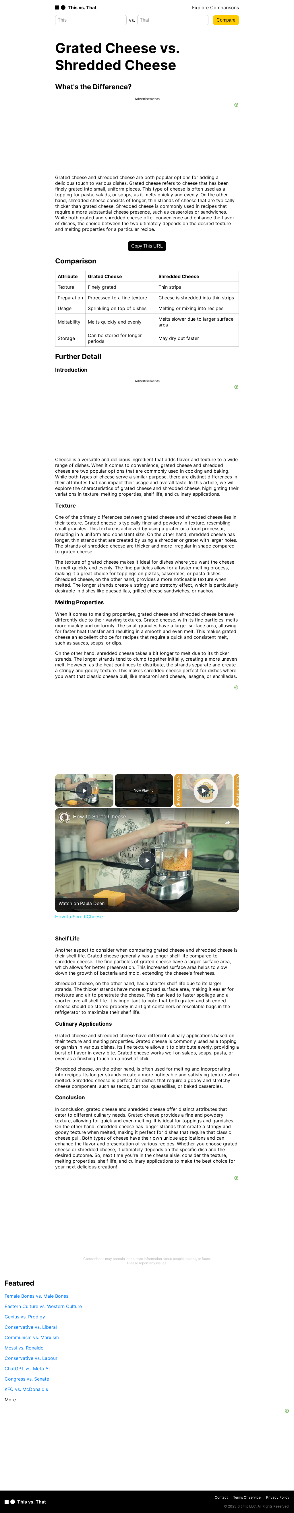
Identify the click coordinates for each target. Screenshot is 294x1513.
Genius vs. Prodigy (25, 1317)
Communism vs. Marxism (32, 1337)
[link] (64, 817)
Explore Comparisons (215, 7)
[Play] (203, 790)
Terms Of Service (247, 1497)
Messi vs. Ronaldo (24, 1348)
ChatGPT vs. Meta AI (27, 1368)
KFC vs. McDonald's (26, 1389)
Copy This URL (147, 246)
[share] (227, 823)
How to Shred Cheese (99, 816)
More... (12, 1399)
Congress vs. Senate (27, 1379)
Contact (221, 1497)
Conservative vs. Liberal (31, 1327)
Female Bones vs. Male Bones (36, 1296)
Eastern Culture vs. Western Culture (43, 1306)
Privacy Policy (277, 1497)
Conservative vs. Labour (31, 1358)
